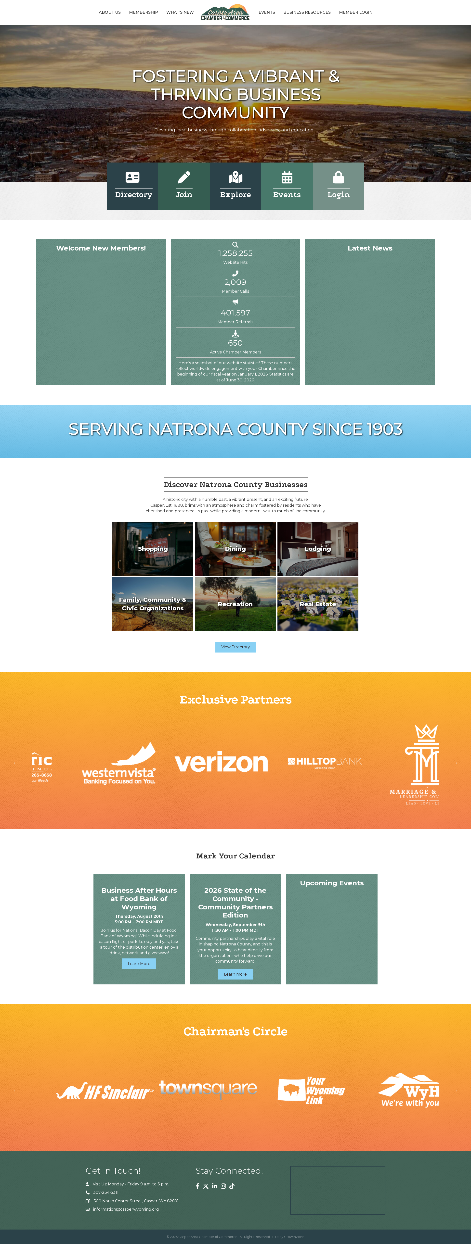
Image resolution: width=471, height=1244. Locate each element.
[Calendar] (287, 180)
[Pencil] (184, 180)
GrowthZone (294, 1237)
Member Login (355, 12)
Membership (143, 12)
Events (267, 12)
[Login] (338, 180)
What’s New (180, 12)
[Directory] (132, 180)
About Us (110, 12)
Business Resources (307, 12)
